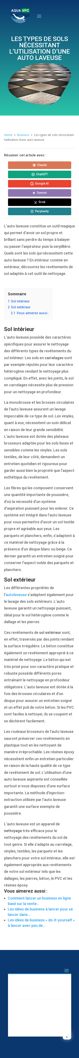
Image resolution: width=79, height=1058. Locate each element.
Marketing (22, 982)
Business (21, 994)
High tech (22, 1005)
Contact (21, 1027)
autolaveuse (16, 594)
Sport (19, 1016)
